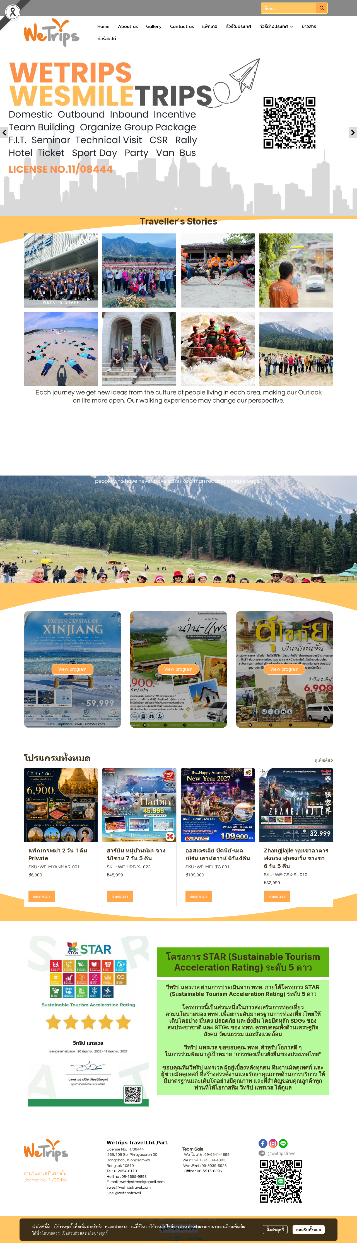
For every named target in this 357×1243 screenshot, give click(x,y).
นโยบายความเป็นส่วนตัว (59, 1232)
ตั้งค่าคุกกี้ (275, 1229)
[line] (283, 1143)
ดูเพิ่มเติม (323, 760)
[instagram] (273, 1143)
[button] (294, 8)
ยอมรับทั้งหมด (308, 1229)
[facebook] (263, 1143)
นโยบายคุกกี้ (98, 1232)
